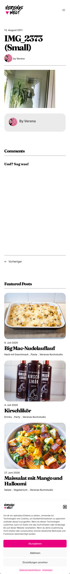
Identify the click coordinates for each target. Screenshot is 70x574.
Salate (7, 489)
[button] (65, 507)
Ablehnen (35, 553)
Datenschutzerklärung (30, 570)
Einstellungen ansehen (35, 562)
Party (17, 416)
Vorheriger (15, 261)
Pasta (34, 354)
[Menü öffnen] (64, 10)
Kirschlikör (17, 410)
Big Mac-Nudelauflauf (29, 348)
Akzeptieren (35, 543)
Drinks (8, 416)
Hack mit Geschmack (16, 354)
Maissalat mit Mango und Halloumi (33, 480)
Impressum (47, 570)
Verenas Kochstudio (51, 354)
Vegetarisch (21, 489)
